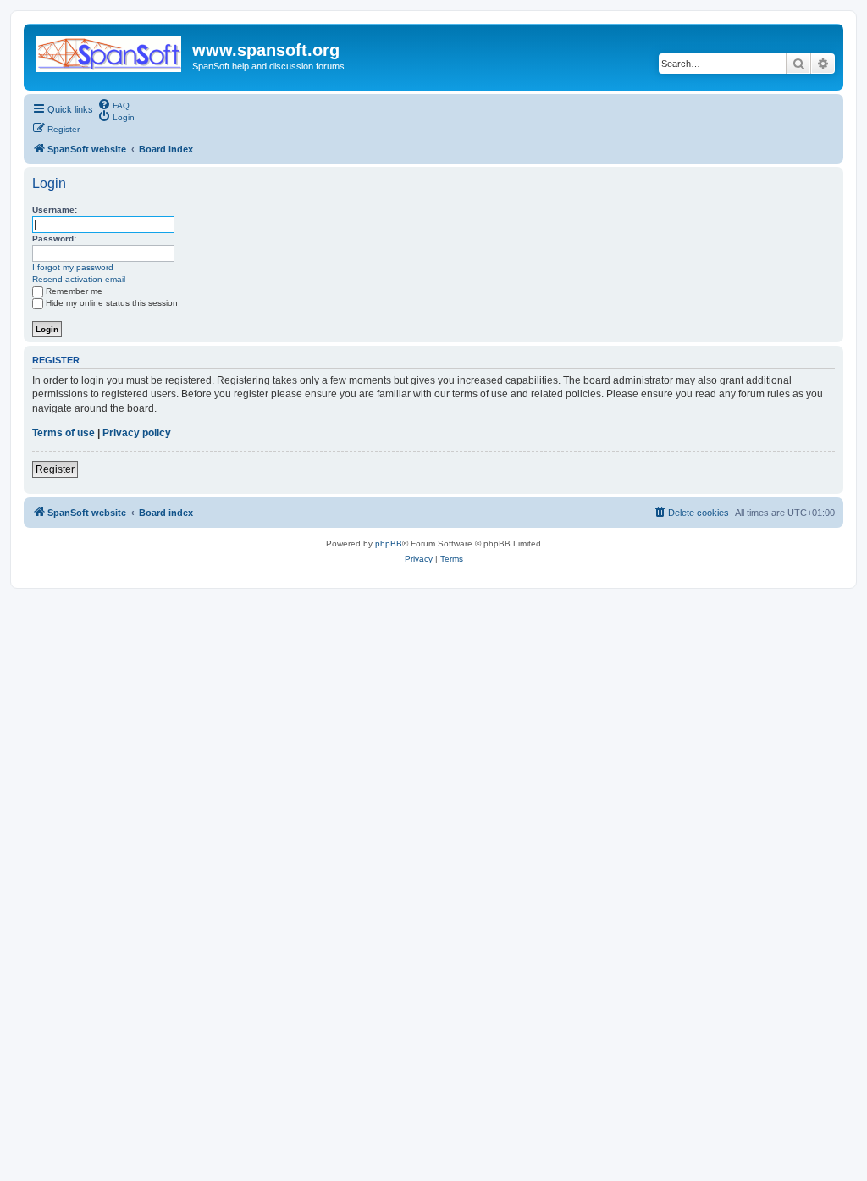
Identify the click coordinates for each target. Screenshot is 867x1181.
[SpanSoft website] (110, 51)
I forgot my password (72, 267)
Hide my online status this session (112, 303)
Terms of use (63, 433)
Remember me (74, 291)
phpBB (388, 543)
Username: (54, 209)
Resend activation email (78, 279)
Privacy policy (136, 433)
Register (55, 469)
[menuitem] (113, 104)
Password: (54, 238)
